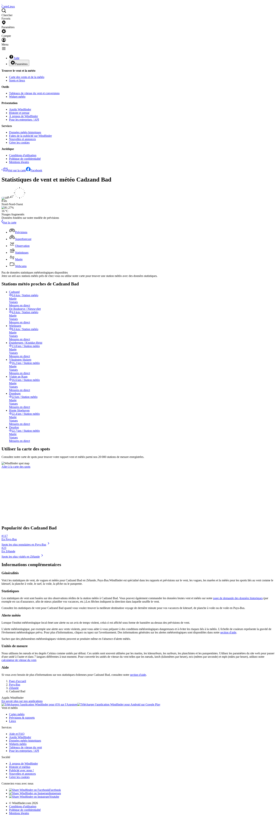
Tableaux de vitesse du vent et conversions (34, 93)
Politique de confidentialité (25, 158)
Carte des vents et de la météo (26, 77)
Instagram (55, 793)
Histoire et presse (19, 112)
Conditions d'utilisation (22, 155)
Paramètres (21, 64)
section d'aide (228, 632)
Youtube (54, 796)
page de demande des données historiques (238, 598)
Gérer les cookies (19, 142)
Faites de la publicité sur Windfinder (30, 135)
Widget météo (17, 96)
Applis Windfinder (20, 109)
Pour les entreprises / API (24, 119)
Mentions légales (19, 162)
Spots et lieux (17, 80)
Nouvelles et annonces (22, 139)
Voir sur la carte (16, 170)
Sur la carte (9, 222)
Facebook (36, 170)
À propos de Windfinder (23, 116)
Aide (16, 58)
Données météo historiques (25, 132)
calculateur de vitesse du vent (19, 660)
